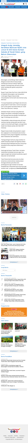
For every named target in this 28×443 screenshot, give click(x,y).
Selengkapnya (13, 262)
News (18, 43)
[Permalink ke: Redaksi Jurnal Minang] (2, 57)
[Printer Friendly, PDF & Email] (5, 171)
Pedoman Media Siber (10, 437)
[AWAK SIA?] (21, 326)
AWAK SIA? (17, 331)
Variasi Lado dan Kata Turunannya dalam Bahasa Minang (6, 332)
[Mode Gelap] (24, 4)
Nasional (14, 43)
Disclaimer (22, 435)
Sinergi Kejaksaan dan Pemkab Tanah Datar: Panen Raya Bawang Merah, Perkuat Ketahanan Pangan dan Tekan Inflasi (15, 295)
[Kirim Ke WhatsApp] (26, 184)
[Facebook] (11, 431)
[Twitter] (14, 431)
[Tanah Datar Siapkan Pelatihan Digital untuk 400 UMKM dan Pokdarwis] (4, 250)
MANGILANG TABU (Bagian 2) (8, 385)
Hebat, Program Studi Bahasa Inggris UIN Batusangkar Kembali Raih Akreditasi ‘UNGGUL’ (12, 366)
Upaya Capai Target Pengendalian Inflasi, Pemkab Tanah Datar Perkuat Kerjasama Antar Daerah (14, 300)
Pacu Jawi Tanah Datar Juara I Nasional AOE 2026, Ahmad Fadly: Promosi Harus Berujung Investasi (13, 245)
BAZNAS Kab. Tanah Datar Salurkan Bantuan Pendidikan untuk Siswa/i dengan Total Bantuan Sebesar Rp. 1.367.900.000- (12, 381)
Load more (14, 217)
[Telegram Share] (23, 184)
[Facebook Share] (14, 184)
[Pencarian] (26, 4)
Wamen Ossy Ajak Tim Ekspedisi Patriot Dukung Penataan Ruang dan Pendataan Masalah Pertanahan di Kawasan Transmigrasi (15, 285)
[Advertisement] (14, 23)
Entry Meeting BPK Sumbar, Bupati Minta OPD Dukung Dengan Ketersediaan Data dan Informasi (15, 280)
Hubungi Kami (20, 437)
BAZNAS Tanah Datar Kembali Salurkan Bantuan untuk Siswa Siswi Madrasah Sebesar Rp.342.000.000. (14, 376)
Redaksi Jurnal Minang (8, 56)
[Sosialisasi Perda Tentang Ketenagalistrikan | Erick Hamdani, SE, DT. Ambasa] (14, 206)
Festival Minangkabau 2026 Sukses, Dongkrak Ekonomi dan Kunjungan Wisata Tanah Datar (17, 256)
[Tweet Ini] (17, 184)
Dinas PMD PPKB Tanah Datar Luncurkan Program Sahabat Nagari (13, 371)
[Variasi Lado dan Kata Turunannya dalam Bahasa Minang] (7, 326)
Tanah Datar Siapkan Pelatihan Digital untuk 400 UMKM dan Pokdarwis (16, 250)
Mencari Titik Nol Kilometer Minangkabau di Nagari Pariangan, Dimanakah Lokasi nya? (7, 345)
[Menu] (2, 4)
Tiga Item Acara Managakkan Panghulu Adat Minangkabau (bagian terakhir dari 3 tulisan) (20, 345)
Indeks (4, 435)
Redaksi (16, 435)
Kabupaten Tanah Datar (6, 43)
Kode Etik (10, 435)
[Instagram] (17, 431)
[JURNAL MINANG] (9, 4)
